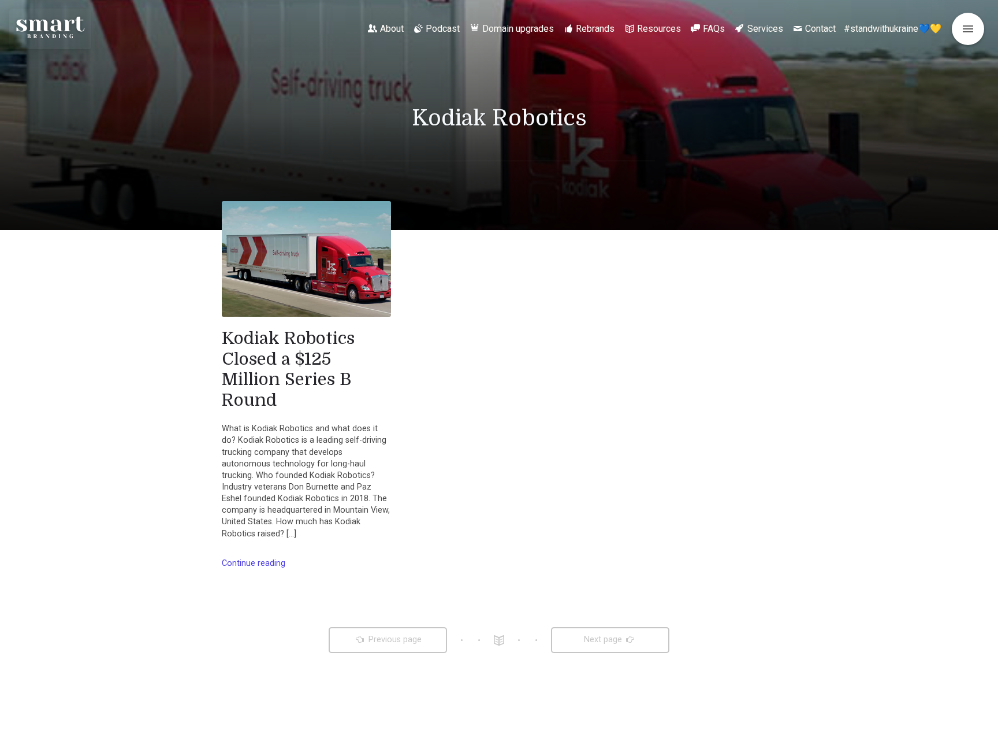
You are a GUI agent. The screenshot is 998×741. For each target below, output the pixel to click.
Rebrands (595, 28)
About (392, 28)
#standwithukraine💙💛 (892, 28)
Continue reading (253, 563)
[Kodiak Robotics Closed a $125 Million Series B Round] (306, 259)
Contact (820, 28)
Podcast (443, 28)
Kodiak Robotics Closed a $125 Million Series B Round (288, 369)
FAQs (714, 28)
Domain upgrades (518, 28)
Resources (659, 28)
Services (765, 28)
